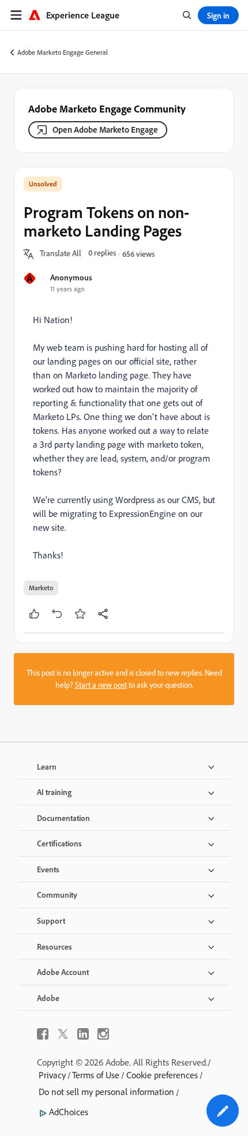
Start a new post (101, 685)
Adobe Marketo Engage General (62, 52)
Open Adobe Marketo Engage (105, 129)
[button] (60, 254)
